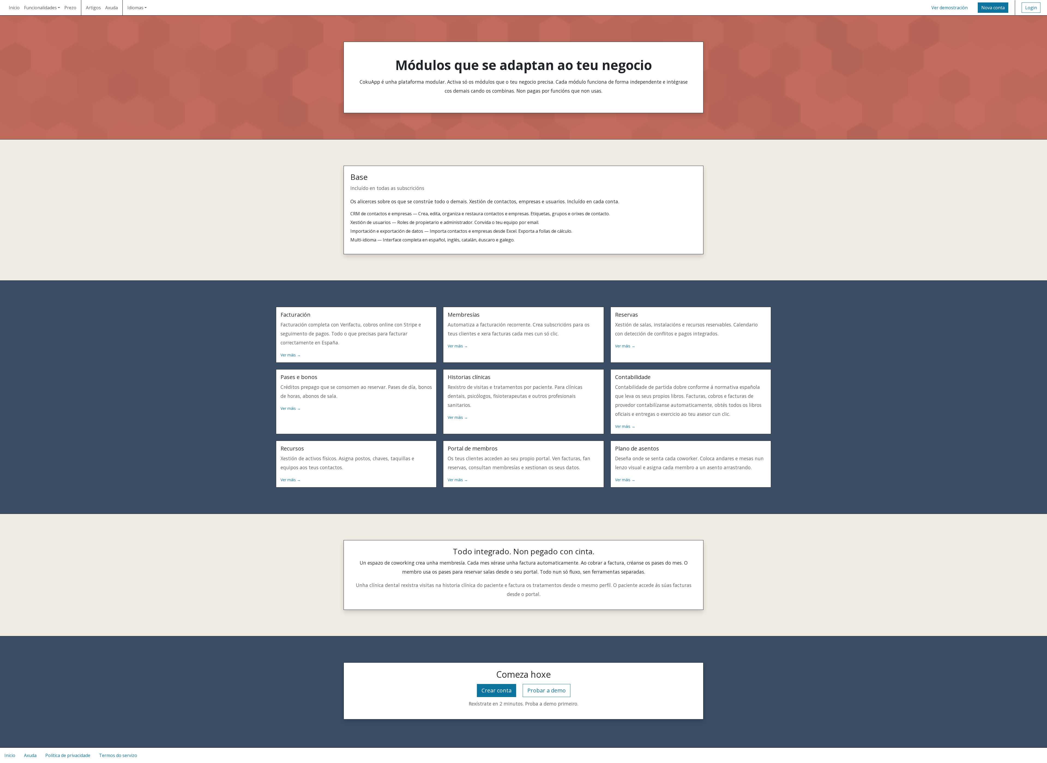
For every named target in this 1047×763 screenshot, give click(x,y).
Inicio (14, 8)
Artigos (93, 8)
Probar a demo (546, 690)
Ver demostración (949, 8)
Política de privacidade (67, 755)
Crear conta (497, 690)
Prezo (70, 8)
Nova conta (993, 8)
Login (1031, 8)
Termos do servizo (118, 755)
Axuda (111, 8)
